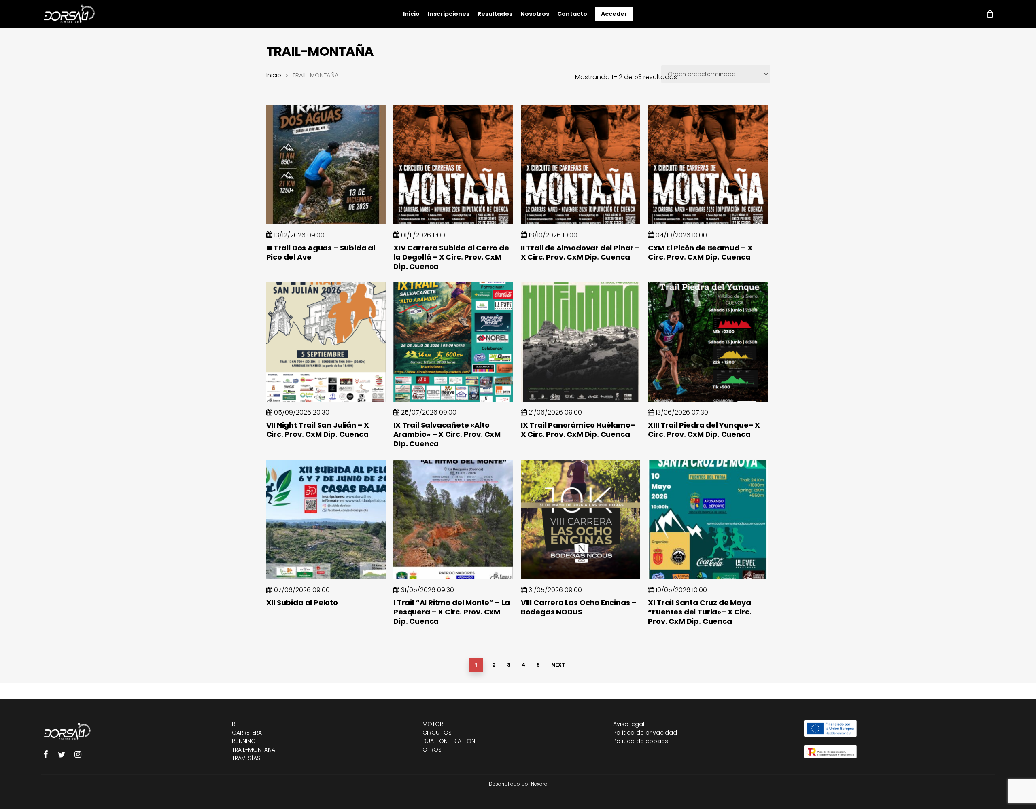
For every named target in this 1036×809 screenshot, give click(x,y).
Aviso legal (628, 724)
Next (558, 664)
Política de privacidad (645, 733)
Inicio (273, 75)
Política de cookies (640, 741)
